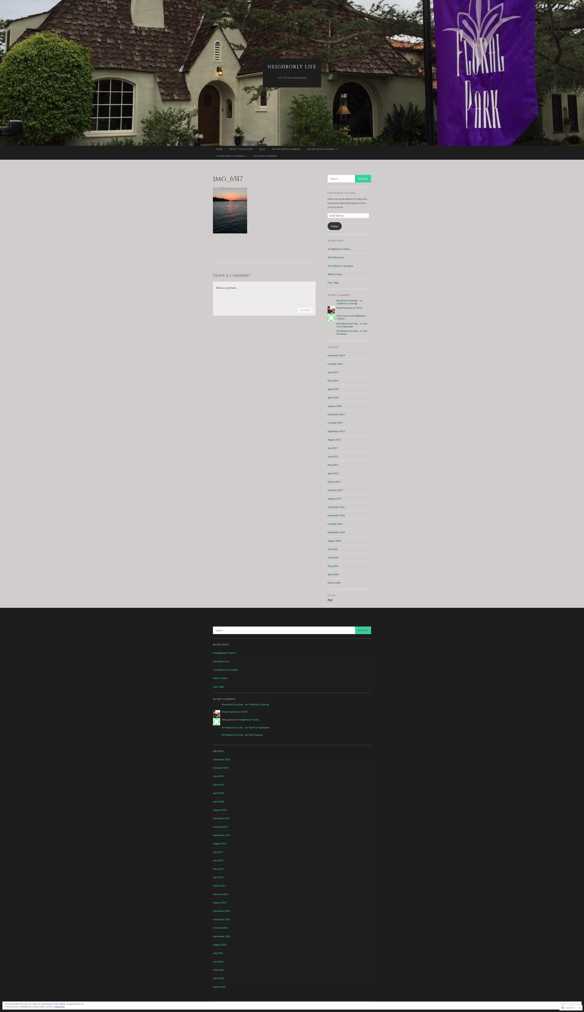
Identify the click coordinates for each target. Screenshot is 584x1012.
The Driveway (255, 734)
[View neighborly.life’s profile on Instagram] (329, 600)
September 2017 (336, 431)
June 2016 (333, 557)
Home (219, 149)
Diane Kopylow (344, 307)
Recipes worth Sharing (321, 149)
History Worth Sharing (286, 149)
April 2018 (333, 397)
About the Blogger (241, 149)
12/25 (359, 307)
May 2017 (333, 464)
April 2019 (333, 389)
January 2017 (335, 498)
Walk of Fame (335, 274)
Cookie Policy (59, 1006)
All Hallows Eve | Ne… (347, 323)
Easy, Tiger (333, 282)
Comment (305, 310)
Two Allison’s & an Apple (340, 265)
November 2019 (336, 355)
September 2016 (336, 532)
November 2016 (336, 515)
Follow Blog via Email (341, 193)
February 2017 (335, 490)
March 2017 (334, 481)
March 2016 (334, 582)
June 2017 (333, 456)
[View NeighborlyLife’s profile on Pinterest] (331, 600)
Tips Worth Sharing (265, 156)
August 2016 (334, 540)
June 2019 (333, 372)
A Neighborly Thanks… (340, 248)
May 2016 (333, 565)
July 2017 (333, 447)
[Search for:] (349, 178)
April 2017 (333, 473)
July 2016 (333, 549)
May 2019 (333, 380)
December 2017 (336, 414)
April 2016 (333, 574)
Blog (262, 149)
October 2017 (335, 422)
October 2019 (335, 363)
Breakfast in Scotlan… (347, 300)
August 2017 (334, 439)
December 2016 (336, 506)
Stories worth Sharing (230, 156)
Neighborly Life (292, 67)
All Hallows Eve (336, 257)
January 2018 (335, 405)
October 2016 (335, 523)
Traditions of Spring (346, 303)
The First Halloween (351, 325)
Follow (334, 226)
